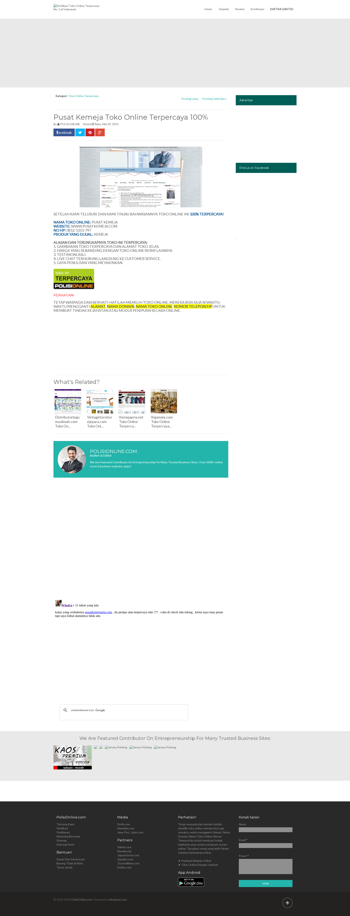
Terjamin (223, 9)
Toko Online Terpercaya (83, 96)
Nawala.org (124, 851)
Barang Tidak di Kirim (70, 863)
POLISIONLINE (70, 124)
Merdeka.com (125, 828)
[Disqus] (140, 541)
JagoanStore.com (128, 855)
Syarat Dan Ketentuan (71, 859)
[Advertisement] (175, 53)
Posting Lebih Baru (214, 98)
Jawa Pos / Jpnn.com (130, 832)
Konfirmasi (257, 9)
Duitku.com (124, 867)
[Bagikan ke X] (80, 132)
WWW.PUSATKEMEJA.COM (94, 226)
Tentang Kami (65, 824)
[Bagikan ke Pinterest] (90, 132)
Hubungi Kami (65, 844)
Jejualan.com (125, 859)
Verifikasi (62, 828)
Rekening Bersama (68, 836)
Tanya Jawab (65, 867)
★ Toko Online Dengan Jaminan (198, 864)
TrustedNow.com (128, 863)
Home (208, 9)
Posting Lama (189, 98)
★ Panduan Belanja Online (194, 860)
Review (239, 9)
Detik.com (123, 824)
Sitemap (62, 840)
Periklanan (63, 832)
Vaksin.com (124, 847)
